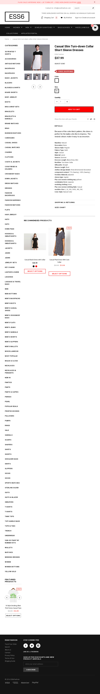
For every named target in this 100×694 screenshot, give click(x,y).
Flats (7, 210)
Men (6, 289)
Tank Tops (9, 516)
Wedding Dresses (12, 557)
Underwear (10, 535)
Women (8, 562)
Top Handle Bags (12, 521)
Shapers (8, 445)
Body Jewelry (11, 97)
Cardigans (9, 138)
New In (8, 378)
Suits (7, 492)
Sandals (8, 435)
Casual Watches (12, 147)
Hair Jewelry (10, 214)
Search (7, 647)
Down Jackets (11, 179)
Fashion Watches (12, 205)
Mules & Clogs (11, 361)
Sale (7, 430)
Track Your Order (11, 644)
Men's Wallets (11, 346)
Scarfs (8, 440)
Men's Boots (10, 303)
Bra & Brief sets (12, 107)
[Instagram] (38, 645)
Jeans (7, 253)
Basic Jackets (11, 78)
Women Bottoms (12, 567)
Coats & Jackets (12, 162)
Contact (7, 653)
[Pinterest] (94, 119)
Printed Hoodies (12, 411)
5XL (57, 91)
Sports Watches (12, 483)
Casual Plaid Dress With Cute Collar (59, 261)
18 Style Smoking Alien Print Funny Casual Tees (13, 607)
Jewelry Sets (11, 262)
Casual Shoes (11, 143)
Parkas (8, 397)
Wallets (8, 547)
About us (8, 650)
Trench (8, 531)
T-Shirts (8, 507)
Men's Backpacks (12, 298)
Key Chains (10, 267)
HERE (79, 2)
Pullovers (9, 416)
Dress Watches (11, 183)
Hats (7, 219)
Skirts (8, 464)
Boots (7, 102)
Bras (7, 128)
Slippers (9, 468)
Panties (8, 382)
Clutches (9, 157)
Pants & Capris (11, 392)
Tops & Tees (10, 526)
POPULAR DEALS (11, 406)
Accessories (10, 59)
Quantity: (58, 97)
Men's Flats (10, 322)
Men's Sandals (11, 332)
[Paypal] (35, 682)
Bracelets (9, 111)
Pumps (7, 421)
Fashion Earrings (13, 200)
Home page (9, 229)
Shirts (8, 449)
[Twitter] (91, 119)
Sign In (77, 18)
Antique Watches (12, 64)
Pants (7, 387)
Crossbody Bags (12, 174)
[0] (95, 28)
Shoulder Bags (11, 459)
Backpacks (10, 73)
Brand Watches (12, 123)
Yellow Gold (10, 571)
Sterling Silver (12, 488)
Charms (8, 152)
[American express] (15, 682)
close (94, 2)
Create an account (88, 18)
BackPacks (10, 68)
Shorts (8, 454)
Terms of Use (9, 658)
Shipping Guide (10, 661)
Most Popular (11, 356)
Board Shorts (11, 92)
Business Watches (13, 133)
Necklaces (9, 366)
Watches (9, 552)
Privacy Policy (10, 655)
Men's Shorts (11, 337)
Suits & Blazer (11, 497)
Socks (7, 473)
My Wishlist (68, 18)
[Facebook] (25, 645)
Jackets (8, 248)
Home (7, 39)
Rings (7, 425)
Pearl (7, 401)
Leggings (9, 277)
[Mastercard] (25, 682)
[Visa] (7, 682)
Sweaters (9, 502)
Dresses (8, 188)
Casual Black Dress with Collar (35, 260)
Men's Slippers (11, 342)
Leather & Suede (12, 272)
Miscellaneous (11, 351)
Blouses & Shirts (12, 87)
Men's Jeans (10, 327)
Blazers (8, 83)
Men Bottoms (11, 294)
